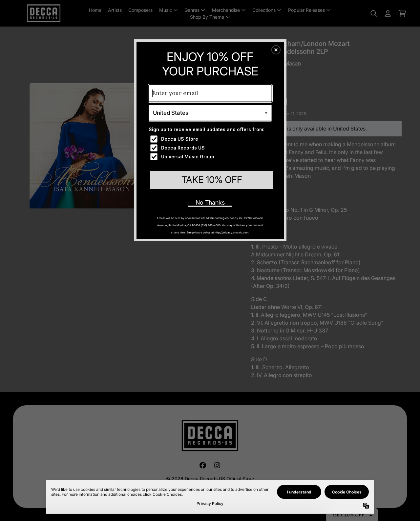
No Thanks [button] (210, 202)
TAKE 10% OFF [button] (211, 179)
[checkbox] (211, 139)
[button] (276, 50)
